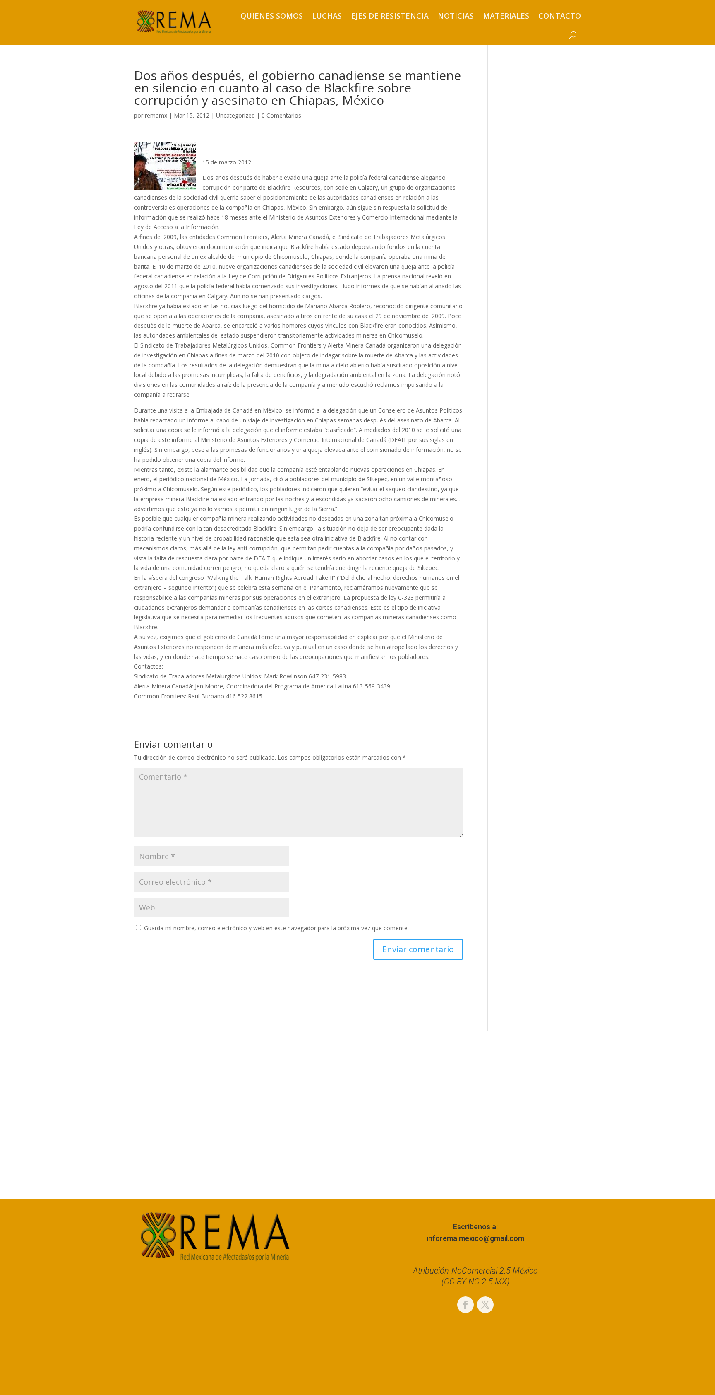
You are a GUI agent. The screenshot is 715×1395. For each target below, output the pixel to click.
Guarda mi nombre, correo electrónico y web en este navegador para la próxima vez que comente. (276, 928)
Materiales (506, 16)
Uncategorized (235, 115)
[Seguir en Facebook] (465, 1304)
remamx (156, 115)
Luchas (327, 16)
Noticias (456, 16)
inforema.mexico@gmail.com (475, 1238)
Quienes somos (271, 16)
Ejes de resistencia (390, 16)
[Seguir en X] (485, 1304)
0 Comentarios (281, 115)
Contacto (559, 16)
